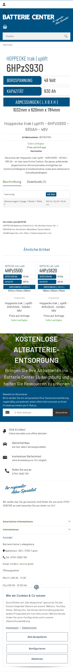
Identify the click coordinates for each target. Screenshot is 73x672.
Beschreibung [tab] (12, 182)
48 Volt (51, 194)
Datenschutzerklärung (57, 397)
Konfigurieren (37, 648)
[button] (36, 521)
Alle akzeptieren (37, 636)
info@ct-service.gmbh (22, 563)
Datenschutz (29, 627)
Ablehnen (37, 658)
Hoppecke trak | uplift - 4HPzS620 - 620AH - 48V (54, 306)
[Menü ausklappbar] (5, 12)
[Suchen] (65, 36)
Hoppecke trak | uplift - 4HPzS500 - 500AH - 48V (19, 306)
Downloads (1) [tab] (36, 182)
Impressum (12, 627)
